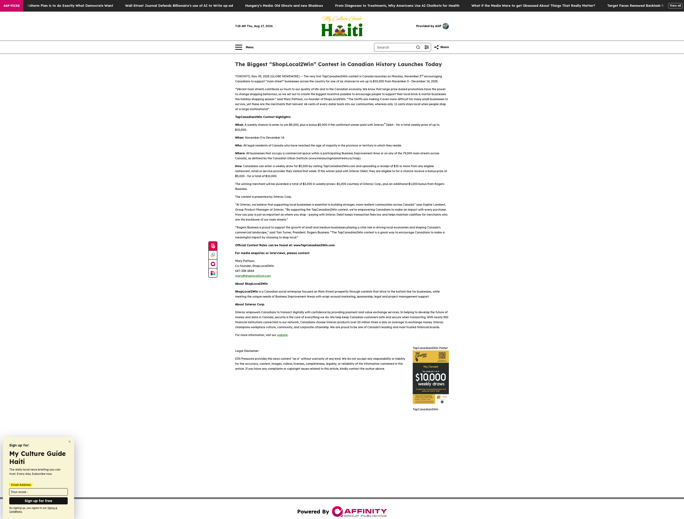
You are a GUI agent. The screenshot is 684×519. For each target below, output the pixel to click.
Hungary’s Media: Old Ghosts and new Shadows (284, 6)
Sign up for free (38, 501)
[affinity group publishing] (213, 264)
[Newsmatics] (213, 272)
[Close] (69, 441)
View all (675, 5)
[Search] (418, 47)
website (282, 335)
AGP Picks (12, 5)
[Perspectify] (213, 255)
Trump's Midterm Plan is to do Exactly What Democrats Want (62, 6)
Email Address (21, 485)
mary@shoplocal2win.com (253, 276)
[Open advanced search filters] (426, 47)
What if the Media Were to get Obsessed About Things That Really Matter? (533, 6)
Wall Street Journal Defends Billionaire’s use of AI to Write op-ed (179, 6)
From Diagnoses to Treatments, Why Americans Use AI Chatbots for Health (397, 6)
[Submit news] (213, 246)
